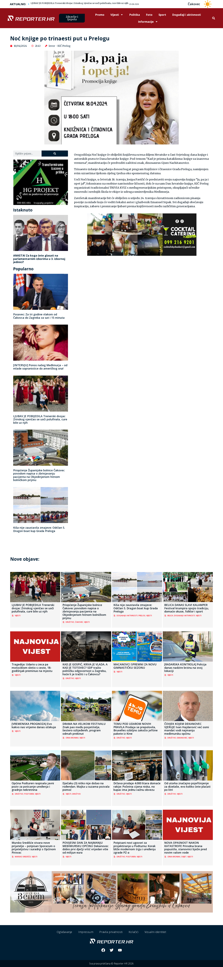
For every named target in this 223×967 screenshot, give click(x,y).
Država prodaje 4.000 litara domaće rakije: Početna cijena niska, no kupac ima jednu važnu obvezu (136, 786)
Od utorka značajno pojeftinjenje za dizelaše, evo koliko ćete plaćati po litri (187, 786)
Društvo (70, 622)
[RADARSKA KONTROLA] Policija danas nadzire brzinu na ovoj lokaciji (185, 668)
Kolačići (134, 932)
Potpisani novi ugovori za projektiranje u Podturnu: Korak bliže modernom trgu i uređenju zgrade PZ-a (134, 847)
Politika (134, 14)
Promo (99, 14)
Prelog (142, 615)
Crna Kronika (72, 737)
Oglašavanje (64, 932)
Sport (162, 14)
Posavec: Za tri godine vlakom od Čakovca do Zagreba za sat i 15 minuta (39, 316)
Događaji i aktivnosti (186, 14)
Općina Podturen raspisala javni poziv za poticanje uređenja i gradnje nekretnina (33, 786)
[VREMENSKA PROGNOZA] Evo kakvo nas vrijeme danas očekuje (34, 725)
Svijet (183, 856)
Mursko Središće (23, 856)
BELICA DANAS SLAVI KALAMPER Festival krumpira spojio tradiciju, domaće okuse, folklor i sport (186, 608)
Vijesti (114, 14)
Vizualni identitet (155, 932)
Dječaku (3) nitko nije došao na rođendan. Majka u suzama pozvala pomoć (86, 786)
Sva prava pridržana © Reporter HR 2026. (111, 963)
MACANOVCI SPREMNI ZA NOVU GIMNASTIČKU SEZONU (135, 666)
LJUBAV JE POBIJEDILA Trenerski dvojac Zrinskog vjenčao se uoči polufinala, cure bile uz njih (79, 3)
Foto (149, 14)
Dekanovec (182, 737)
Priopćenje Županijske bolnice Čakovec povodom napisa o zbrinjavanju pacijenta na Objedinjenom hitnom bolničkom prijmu (39, 475)
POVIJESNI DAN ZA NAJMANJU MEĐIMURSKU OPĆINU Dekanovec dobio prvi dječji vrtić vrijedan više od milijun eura (85, 847)
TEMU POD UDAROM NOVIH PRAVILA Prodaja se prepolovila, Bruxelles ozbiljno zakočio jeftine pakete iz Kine (135, 728)
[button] (213, 18)
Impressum (85, 932)
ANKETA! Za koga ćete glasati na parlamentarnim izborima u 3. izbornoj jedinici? (39, 259)
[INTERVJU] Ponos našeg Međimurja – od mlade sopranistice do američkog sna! (40, 366)
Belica (170, 615)
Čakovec (79, 622)
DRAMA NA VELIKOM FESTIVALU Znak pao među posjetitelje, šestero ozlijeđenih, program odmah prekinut (84, 728)
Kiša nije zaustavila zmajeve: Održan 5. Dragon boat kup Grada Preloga (39, 529)
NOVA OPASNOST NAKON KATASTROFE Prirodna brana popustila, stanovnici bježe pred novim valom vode (185, 847)
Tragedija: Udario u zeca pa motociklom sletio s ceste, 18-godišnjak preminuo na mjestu (32, 668)
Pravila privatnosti (110, 932)
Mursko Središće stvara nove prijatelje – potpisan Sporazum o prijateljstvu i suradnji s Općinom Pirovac (34, 847)
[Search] (55, 154)
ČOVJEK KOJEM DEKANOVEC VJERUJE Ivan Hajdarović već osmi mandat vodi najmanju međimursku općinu (186, 728)
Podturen (29, 794)
